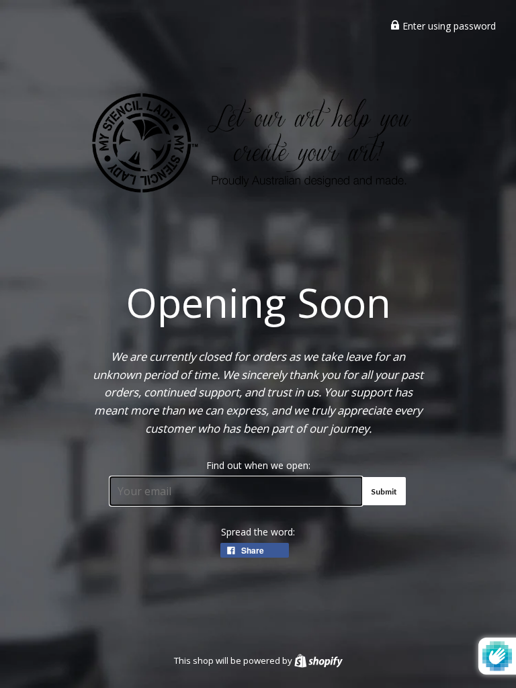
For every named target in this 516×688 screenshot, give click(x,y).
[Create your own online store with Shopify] (318, 660)
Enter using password (448, 25)
